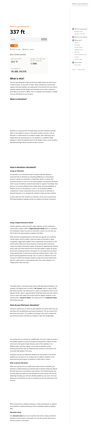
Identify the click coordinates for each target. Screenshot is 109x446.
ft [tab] (12, 45)
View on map (16, 49)
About (74, 69)
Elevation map (79, 31)
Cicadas (77, 57)
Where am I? (78, 40)
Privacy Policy (81, 69)
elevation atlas (18, 416)
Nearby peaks (29, 49)
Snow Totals (78, 62)
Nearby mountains (80, 34)
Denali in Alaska (25, 298)
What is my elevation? (19, 27)
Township (77, 45)
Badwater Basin (51, 298)
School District (79, 47)
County (77, 42)
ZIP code (77, 52)
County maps (78, 59)
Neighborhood (79, 50)
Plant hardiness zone (80, 54)
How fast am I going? (81, 37)
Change (44, 39)
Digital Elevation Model (37, 228)
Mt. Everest (38, 288)
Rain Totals (78, 65)
